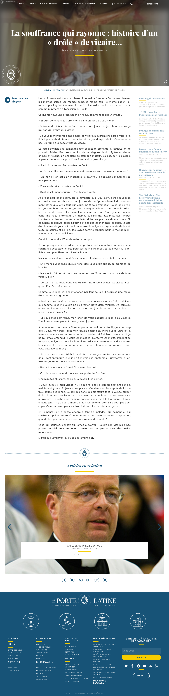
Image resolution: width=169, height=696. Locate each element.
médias (69, 658)
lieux (11, 644)
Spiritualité (44, 662)
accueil (47, 90)
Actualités (58, 90)
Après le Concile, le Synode (84, 546)
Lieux (33, 4)
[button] (131, 4)
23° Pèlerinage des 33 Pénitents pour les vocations (153, 113)
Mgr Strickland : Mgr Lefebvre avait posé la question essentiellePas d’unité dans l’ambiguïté (151, 199)
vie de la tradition (71, 639)
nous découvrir (104, 638)
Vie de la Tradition (85, 4)
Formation (43, 638)
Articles (66, 4)
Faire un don (120, 4)
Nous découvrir (48, 4)
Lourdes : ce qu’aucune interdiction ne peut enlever (153, 150)
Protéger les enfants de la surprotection (151, 132)
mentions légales (99, 681)
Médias (103, 4)
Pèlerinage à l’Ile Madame (152, 98)
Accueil (22, 4)
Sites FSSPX (152, 4)
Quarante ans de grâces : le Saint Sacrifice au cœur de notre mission (152, 172)
